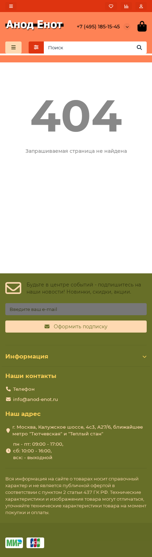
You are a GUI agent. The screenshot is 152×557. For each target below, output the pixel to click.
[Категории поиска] (36, 47)
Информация (26, 356)
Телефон (24, 389)
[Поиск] (139, 47)
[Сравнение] (126, 6)
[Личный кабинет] (141, 6)
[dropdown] (11, 6)
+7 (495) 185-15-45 (98, 26)
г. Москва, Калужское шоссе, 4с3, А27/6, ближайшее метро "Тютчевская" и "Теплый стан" (77, 430)
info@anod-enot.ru (35, 399)
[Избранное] (111, 6)
